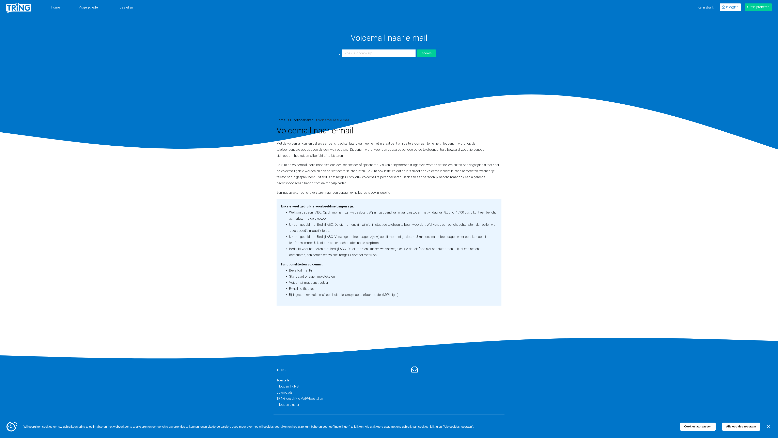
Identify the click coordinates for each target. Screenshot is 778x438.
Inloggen (732, 7)
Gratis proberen (758, 7)
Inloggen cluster (288, 405)
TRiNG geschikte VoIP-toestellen (300, 398)
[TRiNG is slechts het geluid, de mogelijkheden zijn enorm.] (18, 8)
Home (55, 7)
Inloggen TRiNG (288, 386)
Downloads (285, 392)
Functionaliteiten (301, 120)
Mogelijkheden (88, 7)
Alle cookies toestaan (741, 426)
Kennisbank (706, 7)
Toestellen (125, 7)
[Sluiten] (768, 427)
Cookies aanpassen (698, 426)
